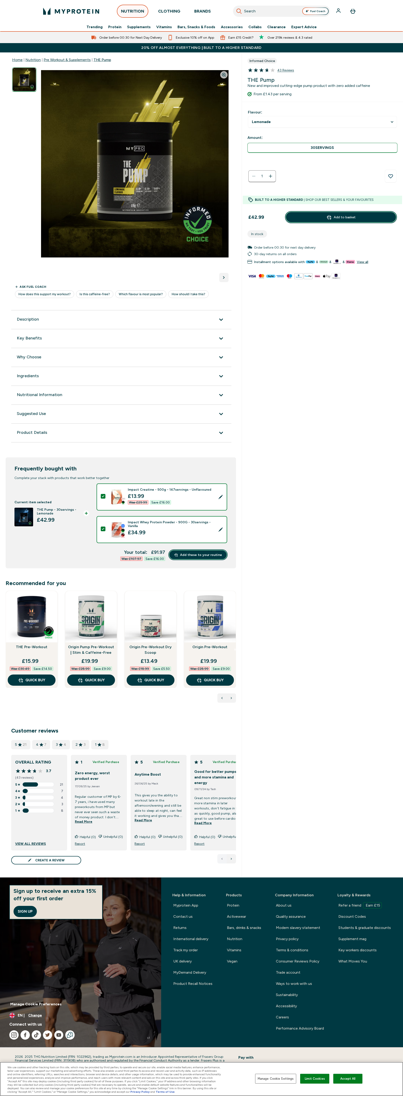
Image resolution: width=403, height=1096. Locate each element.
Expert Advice (304, 27)
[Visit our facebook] (25, 1035)
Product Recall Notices (192, 984)
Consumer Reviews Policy (297, 961)
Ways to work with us (294, 984)
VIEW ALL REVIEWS (30, 844)
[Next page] (231, 858)
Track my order (185, 950)
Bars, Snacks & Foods (196, 27)
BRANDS (202, 11)
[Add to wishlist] (390, 176)
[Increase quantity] (270, 176)
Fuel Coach (317, 11)
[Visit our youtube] (58, 1035)
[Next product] (231, 698)
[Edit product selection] (220, 497)
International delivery (190, 939)
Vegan (232, 961)
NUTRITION (132, 11)
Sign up (25, 911)
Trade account (288, 972)
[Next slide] (235, 650)
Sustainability (287, 995)
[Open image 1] (24, 79)
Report (80, 844)
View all (362, 262)
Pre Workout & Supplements (67, 60)
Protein (115, 27)
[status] (262, 176)
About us (284, 905)
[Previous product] (222, 698)
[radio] (322, 148)
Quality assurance (291, 916)
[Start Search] (239, 11)
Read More (83, 821)
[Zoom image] (224, 75)
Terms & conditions (292, 950)
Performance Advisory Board (300, 1028)
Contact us (183, 916)
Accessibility (286, 1006)
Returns (180, 928)
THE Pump (102, 60)
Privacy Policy (140, 1091)
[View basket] (353, 11)
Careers (282, 1017)
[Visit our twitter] (47, 1035)
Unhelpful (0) (113, 837)
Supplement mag (352, 939)
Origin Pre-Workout (210, 647)
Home (17, 60)
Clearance (276, 27)
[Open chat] (70, 1035)
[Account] (339, 11)
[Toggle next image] (224, 277)
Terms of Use (165, 1091)
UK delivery (182, 961)
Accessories (232, 27)
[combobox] (281, 11)
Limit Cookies (315, 1078)
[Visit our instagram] (14, 1035)
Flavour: (255, 112)
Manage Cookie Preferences (36, 1004)
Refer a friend (359, 905)
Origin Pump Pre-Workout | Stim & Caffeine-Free (91, 649)
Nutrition (33, 60)
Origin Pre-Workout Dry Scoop (150, 649)
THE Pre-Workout (31, 647)
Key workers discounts (357, 950)
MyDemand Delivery (189, 972)
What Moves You (352, 961)
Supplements (139, 27)
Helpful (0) (88, 837)
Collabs (255, 27)
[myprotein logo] (71, 11)
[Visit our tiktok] (36, 1035)
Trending (95, 27)
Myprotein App (185, 905)
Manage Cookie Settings (276, 1078)
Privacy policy (287, 939)
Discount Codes (352, 916)
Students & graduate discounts (364, 928)
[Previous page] (222, 858)
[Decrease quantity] (254, 176)
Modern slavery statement (298, 928)
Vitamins (164, 27)
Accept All (347, 1078)
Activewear (236, 916)
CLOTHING (169, 11)
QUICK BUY (35, 680)
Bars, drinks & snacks (244, 928)
